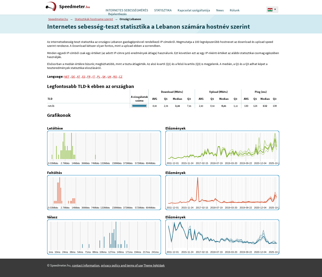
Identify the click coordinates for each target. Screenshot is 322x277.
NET (66, 77)
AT (78, 77)
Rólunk (234, 10)
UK (109, 77)
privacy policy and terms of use (122, 265)
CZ (120, 77)
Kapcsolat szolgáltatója (194, 10)
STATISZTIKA (163, 10)
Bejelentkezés (117, 14)
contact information (85, 265)
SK (104, 77)
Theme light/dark (154, 265)
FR (88, 77)
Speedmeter (74, 6)
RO (115, 77)
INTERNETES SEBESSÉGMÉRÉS (127, 10)
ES (83, 77)
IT (93, 77)
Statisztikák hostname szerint (94, 19)
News (220, 10)
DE (73, 77)
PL (98, 77)
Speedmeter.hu (58, 19)
